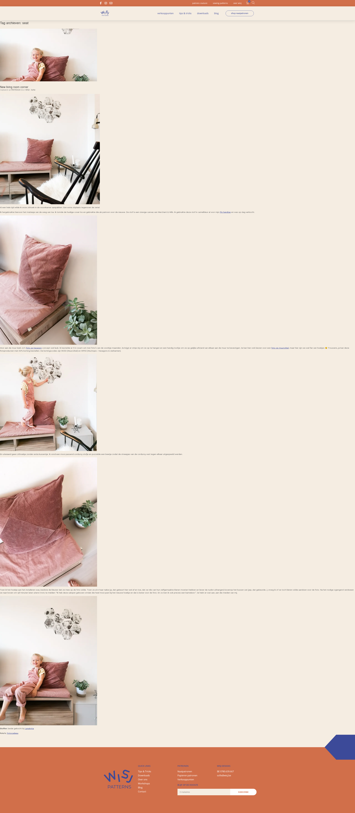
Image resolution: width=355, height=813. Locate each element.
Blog (216, 13)
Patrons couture (199, 3)
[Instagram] (106, 3)
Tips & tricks (185, 13)
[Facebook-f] (100, 3)
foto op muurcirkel (280, 348)
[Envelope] (111, 3)
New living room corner (14, 87)
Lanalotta (29, 728)
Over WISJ (237, 3)
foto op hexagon (34, 348)
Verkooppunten (165, 13)
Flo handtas (225, 212)
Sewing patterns (220, 3)
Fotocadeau (12, 733)
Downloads (203, 13)
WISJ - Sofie (30, 90)
